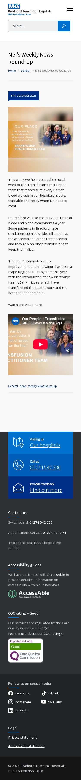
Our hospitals (45, 445)
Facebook (22, 693)
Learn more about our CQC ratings (35, 633)
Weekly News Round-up (42, 386)
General (13, 386)
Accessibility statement (26, 746)
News (23, 386)
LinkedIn (22, 710)
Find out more (46, 489)
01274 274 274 (54, 532)
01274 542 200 (45, 467)
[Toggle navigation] (70, 7)
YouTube (55, 702)
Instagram (23, 702)
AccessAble (56, 574)
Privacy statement (22, 737)
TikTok (53, 693)
